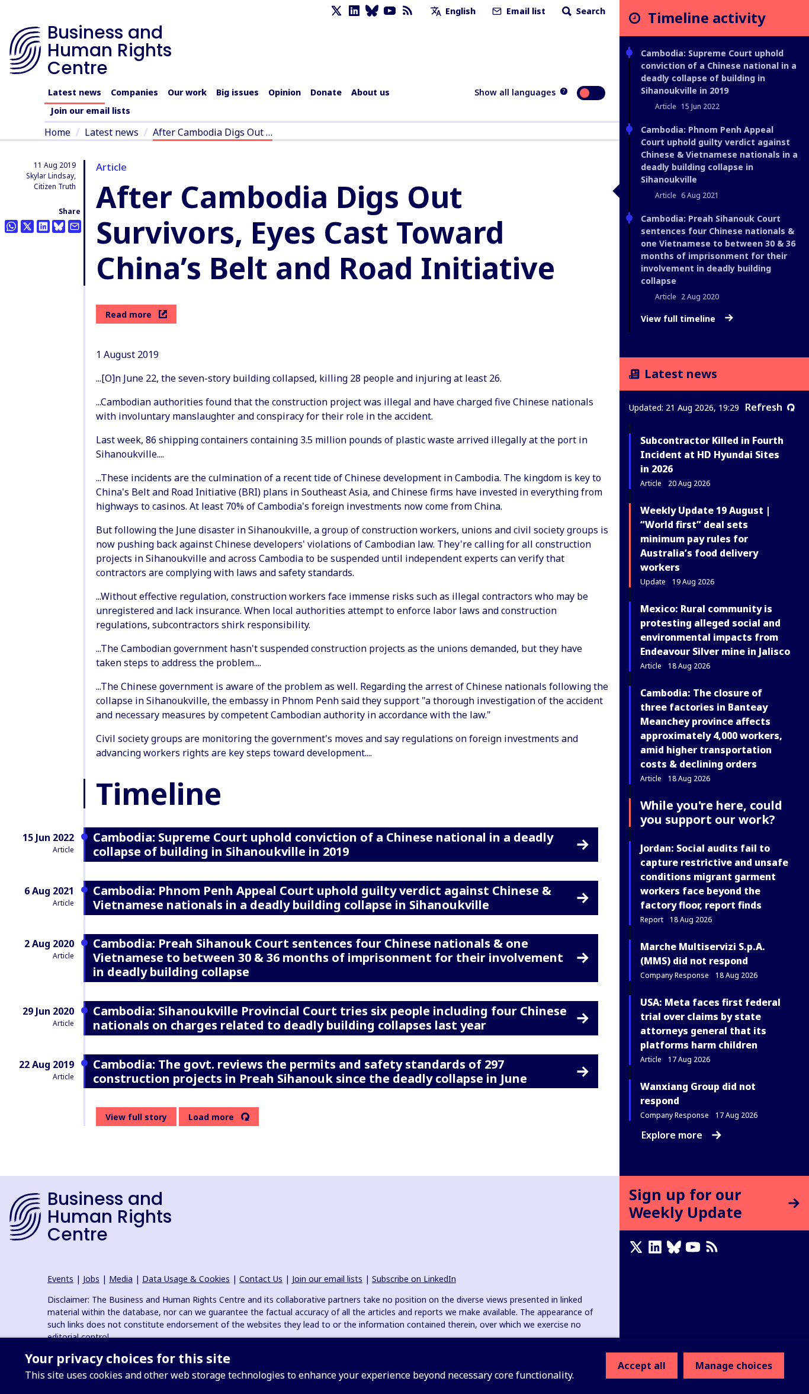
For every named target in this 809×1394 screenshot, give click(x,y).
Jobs (91, 1278)
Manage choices (733, 1365)
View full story (136, 1117)
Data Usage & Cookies (186, 1278)
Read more (128, 314)
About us (370, 92)
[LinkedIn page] (354, 11)
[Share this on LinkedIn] (43, 226)
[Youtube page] (390, 11)
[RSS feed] (407, 11)
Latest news (74, 92)
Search (589, 11)
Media (121, 1278)
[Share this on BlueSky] (58, 226)
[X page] (336, 11)
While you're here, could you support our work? (711, 812)
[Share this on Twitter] (27, 226)
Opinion (284, 92)
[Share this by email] (74, 226)
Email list (524, 11)
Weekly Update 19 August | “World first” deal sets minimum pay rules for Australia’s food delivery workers (705, 539)
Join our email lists (90, 110)
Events (60, 1278)
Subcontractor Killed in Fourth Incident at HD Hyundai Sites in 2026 (712, 454)
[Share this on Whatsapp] (11, 226)
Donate (326, 92)
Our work (187, 92)
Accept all (642, 1365)
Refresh (763, 407)
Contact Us (260, 1278)
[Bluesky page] (372, 11)
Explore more (671, 1135)
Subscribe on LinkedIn (414, 1278)
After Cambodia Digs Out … (212, 132)
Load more (211, 1117)
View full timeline (679, 319)
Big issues (237, 92)
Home (57, 132)
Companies (134, 92)
